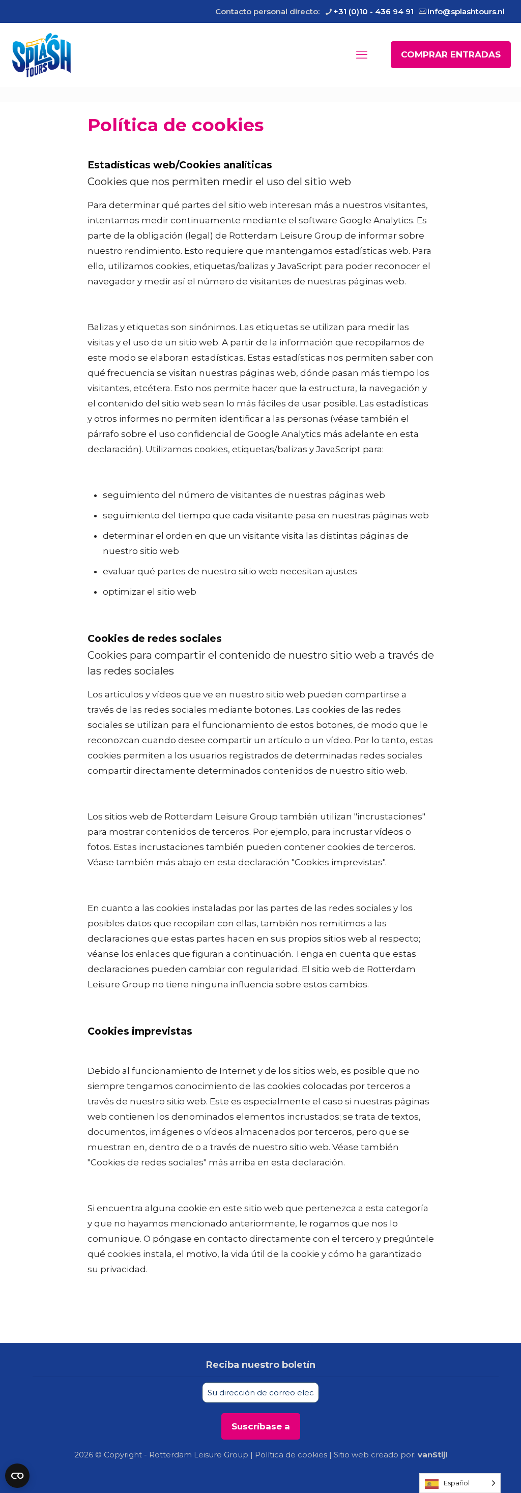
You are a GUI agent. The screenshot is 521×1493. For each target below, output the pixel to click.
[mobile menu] (361, 55)
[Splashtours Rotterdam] (41, 54)
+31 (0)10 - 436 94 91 (373, 11)
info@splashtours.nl (466, 11)
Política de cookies (291, 1454)
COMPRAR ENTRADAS (451, 54)
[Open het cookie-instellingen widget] (17, 1475)
